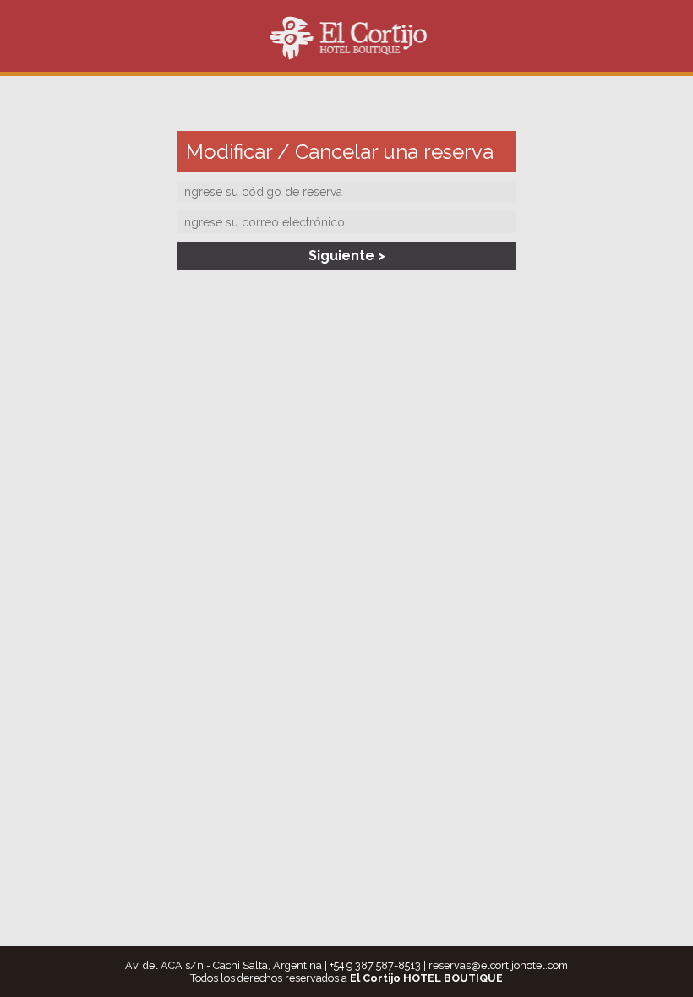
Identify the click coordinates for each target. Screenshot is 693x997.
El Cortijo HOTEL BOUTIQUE (348, 38)
